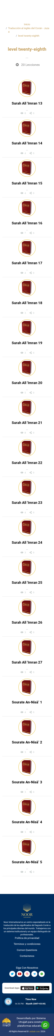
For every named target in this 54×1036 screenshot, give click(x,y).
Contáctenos (27, 955)
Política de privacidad (27, 938)
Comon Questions (27, 950)
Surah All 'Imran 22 (27, 463)
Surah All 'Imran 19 (27, 343)
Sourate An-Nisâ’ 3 (27, 782)
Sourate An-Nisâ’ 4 (27, 822)
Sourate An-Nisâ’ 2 (27, 742)
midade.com (34, 1031)
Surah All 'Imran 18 (27, 303)
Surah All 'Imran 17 (27, 263)
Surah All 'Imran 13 (27, 103)
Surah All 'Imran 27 (27, 662)
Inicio (27, 24)
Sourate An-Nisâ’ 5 (27, 862)
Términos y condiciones (27, 943)
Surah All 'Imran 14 (27, 143)
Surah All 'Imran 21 (27, 423)
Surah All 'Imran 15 (27, 183)
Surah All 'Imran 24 (27, 542)
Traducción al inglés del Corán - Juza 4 (28, 30)
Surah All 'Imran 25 (27, 582)
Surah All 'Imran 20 (27, 383)
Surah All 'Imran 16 (27, 223)
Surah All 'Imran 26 (27, 622)
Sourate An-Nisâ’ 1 (27, 702)
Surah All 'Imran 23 (27, 503)
